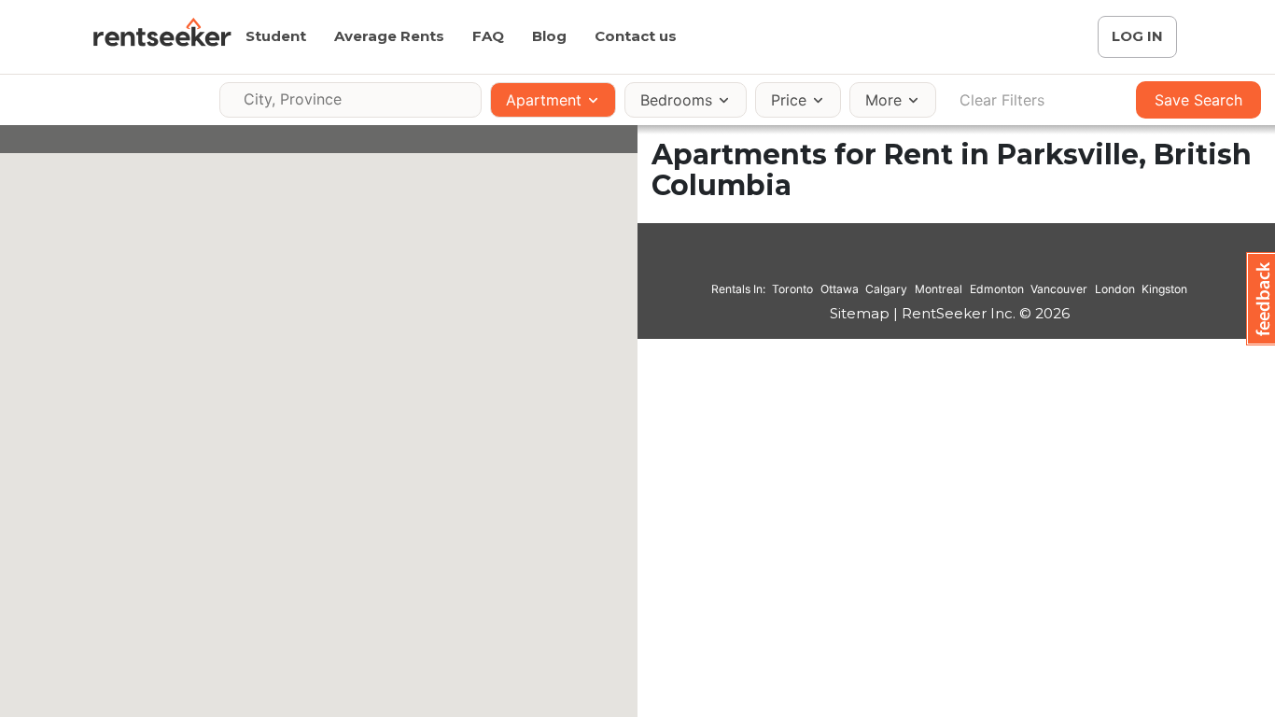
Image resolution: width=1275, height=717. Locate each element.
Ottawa (839, 289)
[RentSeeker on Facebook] (949, 262)
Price (788, 100)
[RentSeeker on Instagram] (926, 262)
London (1115, 289)
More (883, 100)
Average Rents (389, 36)
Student (275, 36)
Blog (549, 36)
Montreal (938, 289)
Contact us (636, 36)
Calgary (886, 289)
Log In (1137, 36)
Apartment (543, 100)
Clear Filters (1002, 100)
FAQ (488, 36)
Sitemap (860, 313)
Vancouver (1058, 289)
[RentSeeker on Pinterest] (902, 262)
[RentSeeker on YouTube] (996, 262)
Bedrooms (676, 100)
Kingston (1164, 289)
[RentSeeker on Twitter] (972, 262)
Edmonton (997, 289)
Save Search (1198, 100)
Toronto (792, 289)
